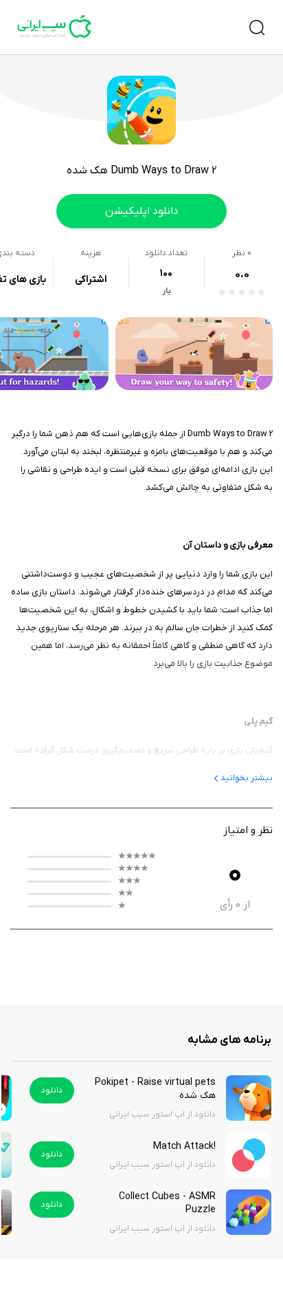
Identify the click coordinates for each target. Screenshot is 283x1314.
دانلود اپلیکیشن (142, 211)
